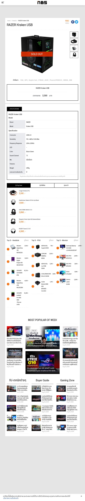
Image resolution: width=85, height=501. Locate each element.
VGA (21, 80)
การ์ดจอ (40, 80)
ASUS (46, 80)
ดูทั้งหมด (26, 240)
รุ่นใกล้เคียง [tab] (42, 185)
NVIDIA (65, 80)
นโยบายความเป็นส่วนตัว (11, 498)
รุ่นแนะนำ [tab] (66, 185)
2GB (70, 80)
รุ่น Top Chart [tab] (18, 185)
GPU (26, 80)
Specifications (14, 109)
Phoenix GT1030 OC (56, 80)
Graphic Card (33, 80)
